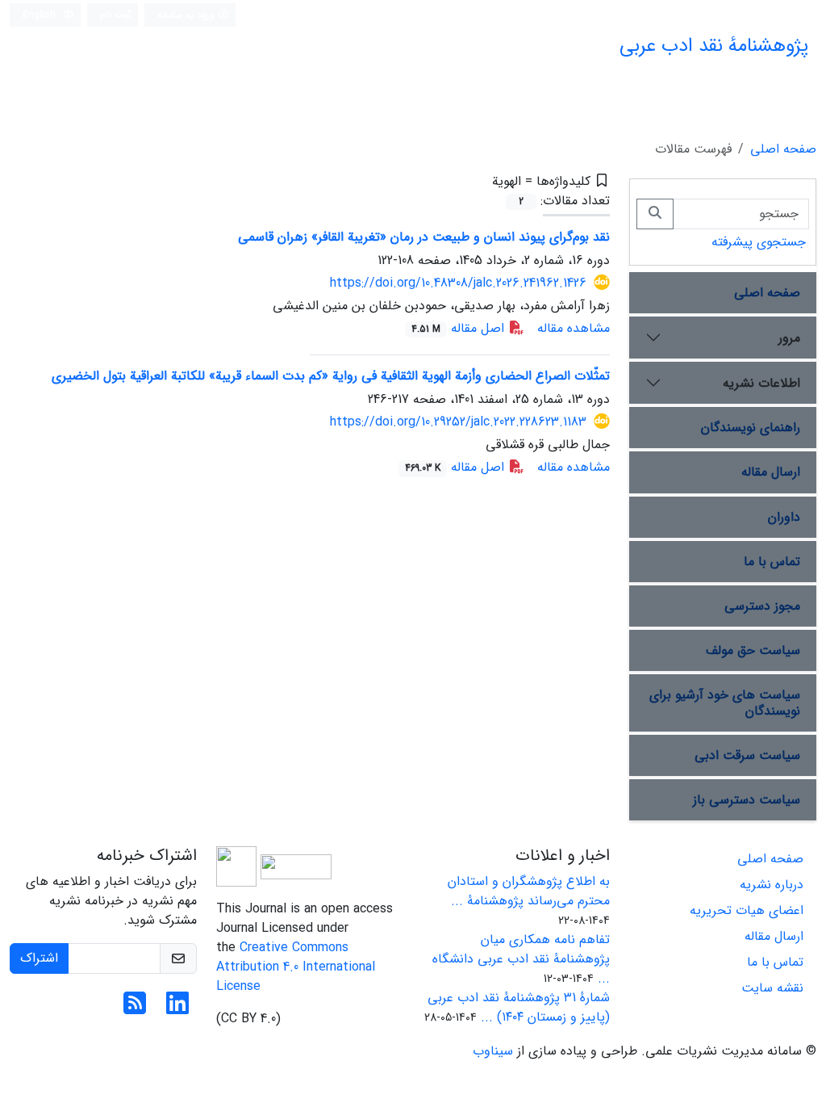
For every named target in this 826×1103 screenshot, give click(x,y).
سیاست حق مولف (753, 650)
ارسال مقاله (770, 472)
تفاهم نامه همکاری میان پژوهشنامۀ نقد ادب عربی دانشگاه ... (521, 958)
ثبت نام (115, 14)
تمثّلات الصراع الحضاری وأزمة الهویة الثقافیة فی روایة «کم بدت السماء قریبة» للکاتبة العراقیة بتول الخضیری (331, 376)
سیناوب (493, 1051)
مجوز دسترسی (762, 606)
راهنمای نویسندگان (750, 427)
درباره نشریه (771, 884)
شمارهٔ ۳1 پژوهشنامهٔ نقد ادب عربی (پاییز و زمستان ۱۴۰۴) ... (519, 1007)
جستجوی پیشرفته (758, 242)
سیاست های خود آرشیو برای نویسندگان (724, 702)
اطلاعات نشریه (761, 383)
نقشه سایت (772, 988)
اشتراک (39, 958)
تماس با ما (772, 562)
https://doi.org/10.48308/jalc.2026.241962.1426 (458, 283)
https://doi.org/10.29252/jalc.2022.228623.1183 (458, 422)
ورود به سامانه (187, 15)
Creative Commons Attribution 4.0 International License (295, 966)
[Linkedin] (177, 1009)
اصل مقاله (459, 328)
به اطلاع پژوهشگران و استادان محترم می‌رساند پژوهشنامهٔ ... (529, 891)
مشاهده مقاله (573, 328)
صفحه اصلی (783, 149)
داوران (784, 517)
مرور (789, 338)
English (41, 15)
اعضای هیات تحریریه (746, 910)
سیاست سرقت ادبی (747, 755)
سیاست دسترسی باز (746, 800)
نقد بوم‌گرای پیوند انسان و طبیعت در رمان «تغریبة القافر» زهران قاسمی (424, 237)
